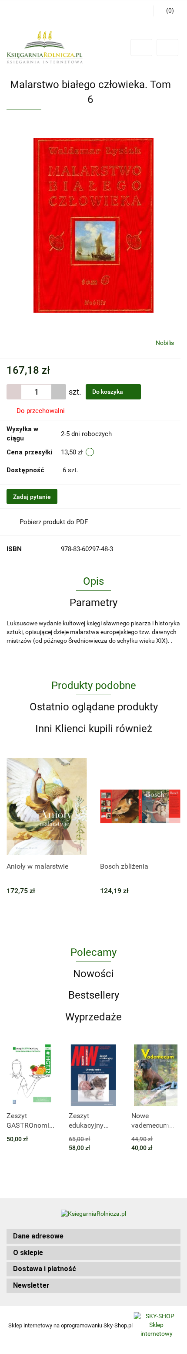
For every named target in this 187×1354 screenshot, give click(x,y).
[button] (93, 1236)
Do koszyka (108, 391)
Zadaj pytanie (32, 496)
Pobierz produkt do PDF (54, 522)
